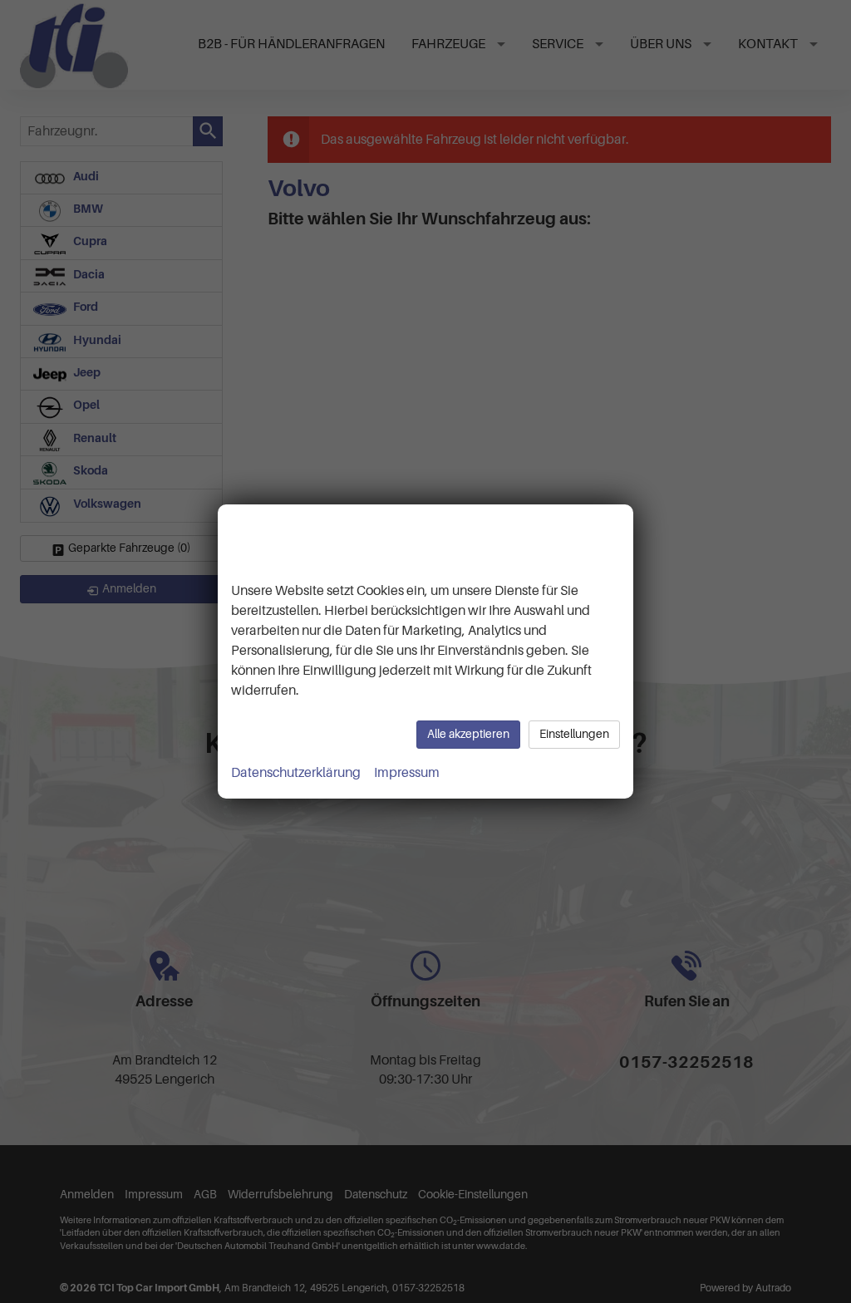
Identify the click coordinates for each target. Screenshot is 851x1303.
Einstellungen (574, 734)
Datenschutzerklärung (296, 772)
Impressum (407, 772)
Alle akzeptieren (468, 734)
